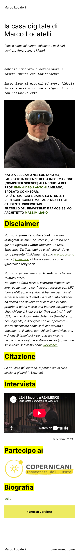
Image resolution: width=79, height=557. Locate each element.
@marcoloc (21, 259)
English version (39, 512)
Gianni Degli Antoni (30, 187)
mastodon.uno (64, 254)
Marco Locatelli (15, 7)
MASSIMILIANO (36, 212)
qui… (7, 498)
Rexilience (50, 345)
